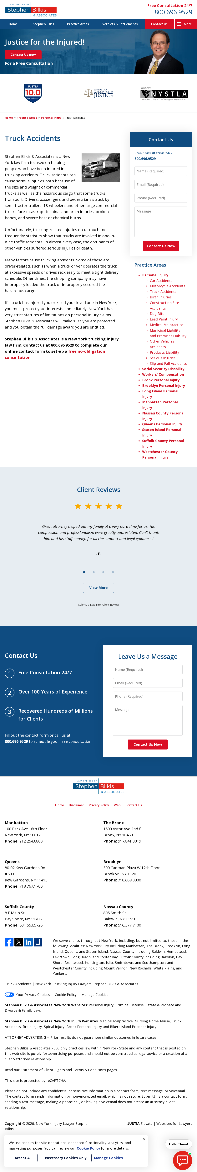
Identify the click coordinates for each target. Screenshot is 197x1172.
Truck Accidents (163, 291)
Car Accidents (161, 280)
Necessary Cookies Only (65, 1158)
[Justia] (38, 942)
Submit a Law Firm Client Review (98, 604)
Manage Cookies (94, 994)
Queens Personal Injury (162, 424)
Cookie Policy (66, 994)
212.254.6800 (31, 841)
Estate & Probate (160, 1005)
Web (117, 805)
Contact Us (159, 24)
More (188, 24)
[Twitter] (18, 942)
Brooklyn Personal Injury (163, 385)
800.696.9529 (173, 12)
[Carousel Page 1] (84, 572)
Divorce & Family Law (22, 1010)
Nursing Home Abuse (152, 1021)
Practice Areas (78, 24)
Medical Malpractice (166, 324)
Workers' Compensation (163, 374)
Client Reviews (98, 489)
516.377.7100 (129, 925)
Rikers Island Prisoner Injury (133, 1026)
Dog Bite (157, 313)
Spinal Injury (54, 1026)
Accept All (23, 1158)
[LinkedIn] (28, 942)
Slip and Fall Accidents (168, 363)
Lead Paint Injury (164, 319)
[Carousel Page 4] (113, 572)
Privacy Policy (99, 805)
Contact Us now (23, 54)
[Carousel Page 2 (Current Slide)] (93, 572)
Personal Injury (51, 117)
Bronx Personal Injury (160, 380)
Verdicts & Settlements (120, 24)
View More (98, 587)
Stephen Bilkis (43, 24)
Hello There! (178, 1144)
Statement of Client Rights (43, 1069)
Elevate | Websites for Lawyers (159, 1123)
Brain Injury (32, 1026)
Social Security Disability (163, 369)
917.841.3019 (129, 841)
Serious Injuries (162, 358)
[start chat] (182, 1160)
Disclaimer (76, 805)
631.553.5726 (31, 925)
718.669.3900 (129, 880)
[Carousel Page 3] (103, 572)
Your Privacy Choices (33, 994)
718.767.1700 (31, 886)
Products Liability (164, 352)
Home (13, 24)
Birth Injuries (161, 297)
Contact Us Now (161, 246)
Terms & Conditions (89, 1069)
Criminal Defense (129, 1005)
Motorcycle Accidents (167, 286)
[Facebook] (9, 942)
